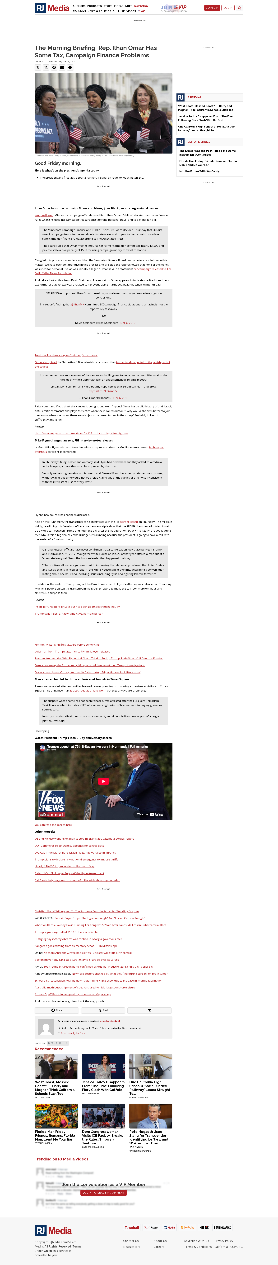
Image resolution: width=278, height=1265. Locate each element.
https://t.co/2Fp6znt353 (104, 391)
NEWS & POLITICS (57, 1043)
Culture (119, 11)
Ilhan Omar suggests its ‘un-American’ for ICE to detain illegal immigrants (81, 433)
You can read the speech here (53, 825)
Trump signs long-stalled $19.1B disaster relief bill (67, 932)
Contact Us (131, 1241)
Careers (159, 1247)
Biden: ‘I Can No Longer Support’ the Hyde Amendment (69, 873)
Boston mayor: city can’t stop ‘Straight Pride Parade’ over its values (77, 959)
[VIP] (142, 11)
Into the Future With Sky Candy (199, 171)
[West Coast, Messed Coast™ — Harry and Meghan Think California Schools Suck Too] (56, 1066)
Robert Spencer (138, 1097)
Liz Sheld (40, 61)
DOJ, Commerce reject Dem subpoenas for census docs (69, 845)
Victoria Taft (42, 1097)
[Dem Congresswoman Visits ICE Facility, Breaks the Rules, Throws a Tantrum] (103, 1116)
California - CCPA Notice (228, 1247)
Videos (131, 11)
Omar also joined (46, 362)
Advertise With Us (196, 1241)
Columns (79, 11)
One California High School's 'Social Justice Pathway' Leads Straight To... (149, 1088)
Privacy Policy (223, 1241)
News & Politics (99, 11)
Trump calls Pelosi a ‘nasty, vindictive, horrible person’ (69, 613)
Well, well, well (44, 215)
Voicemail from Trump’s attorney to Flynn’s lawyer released (72, 651)
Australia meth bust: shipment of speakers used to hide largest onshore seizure (85, 987)
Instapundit (123, 6)
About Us (160, 1241)
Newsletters (131, 1247)
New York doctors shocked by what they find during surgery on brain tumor (120, 973)
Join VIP (212, 7)
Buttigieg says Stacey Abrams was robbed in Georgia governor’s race (78, 939)
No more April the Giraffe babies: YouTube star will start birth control (88, 953)
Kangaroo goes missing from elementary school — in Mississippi (76, 946)
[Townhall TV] (142, 6)
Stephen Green (43, 1143)
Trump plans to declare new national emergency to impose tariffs (76, 859)
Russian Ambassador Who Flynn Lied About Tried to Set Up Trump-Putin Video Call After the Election (99, 658)
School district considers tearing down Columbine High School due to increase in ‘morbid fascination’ (99, 980)
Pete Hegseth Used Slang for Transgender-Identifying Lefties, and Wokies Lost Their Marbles (148, 1139)
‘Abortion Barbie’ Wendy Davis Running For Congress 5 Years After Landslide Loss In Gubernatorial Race (100, 925)
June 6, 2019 (127, 323)
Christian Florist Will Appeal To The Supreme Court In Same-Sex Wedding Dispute (87, 911)
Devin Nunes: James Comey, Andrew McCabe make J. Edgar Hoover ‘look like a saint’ (87, 672)
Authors (79, 6)
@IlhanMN (78, 304)
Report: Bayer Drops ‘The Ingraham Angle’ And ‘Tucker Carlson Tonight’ (100, 918)
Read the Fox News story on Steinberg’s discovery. (66, 355)
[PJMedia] (52, 8)
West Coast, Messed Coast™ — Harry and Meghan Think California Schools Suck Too (55, 1088)
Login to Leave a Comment (104, 1192)
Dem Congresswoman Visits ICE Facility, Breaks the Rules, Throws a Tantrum (102, 1137)
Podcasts (94, 6)
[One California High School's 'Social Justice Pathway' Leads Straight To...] (150, 1066)
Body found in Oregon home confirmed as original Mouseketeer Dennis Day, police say (98, 966)
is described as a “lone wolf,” (88, 690)
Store (107, 6)
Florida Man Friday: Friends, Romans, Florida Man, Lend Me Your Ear (55, 1135)
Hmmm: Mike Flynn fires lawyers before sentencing (67, 644)
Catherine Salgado (93, 1147)
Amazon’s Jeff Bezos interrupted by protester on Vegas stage (73, 994)
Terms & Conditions (198, 1247)
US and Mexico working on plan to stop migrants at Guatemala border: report (84, 838)
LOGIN (227, 7)
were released (129, 522)
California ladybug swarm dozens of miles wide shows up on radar (77, 880)
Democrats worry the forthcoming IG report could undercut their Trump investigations (90, 665)
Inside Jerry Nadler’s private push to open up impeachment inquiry (77, 606)
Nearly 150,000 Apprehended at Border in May (64, 866)
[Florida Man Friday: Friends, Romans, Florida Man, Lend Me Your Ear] (56, 1116)
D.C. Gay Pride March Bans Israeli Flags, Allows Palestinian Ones (75, 852)
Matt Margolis (90, 1094)
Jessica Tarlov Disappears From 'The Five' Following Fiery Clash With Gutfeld (103, 1086)
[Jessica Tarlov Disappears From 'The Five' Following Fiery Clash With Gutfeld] (103, 1066)
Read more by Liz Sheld (73, 1033)
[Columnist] (47, 1026)
